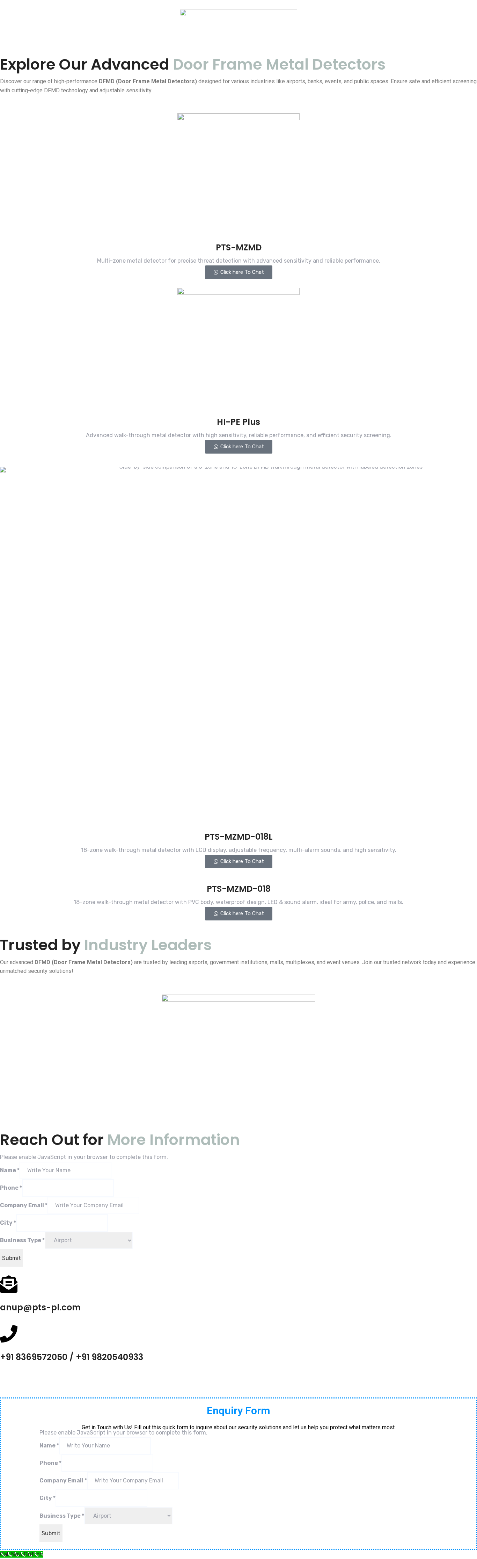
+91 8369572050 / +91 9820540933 (71, 1357)
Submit (11, 1258)
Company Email (23, 1205)
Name (10, 1170)
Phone (11, 1187)
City (8, 1222)
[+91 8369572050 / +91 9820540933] (8, 1334)
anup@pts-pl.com (40, 1307)
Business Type (22, 1240)
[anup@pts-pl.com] (8, 1284)
